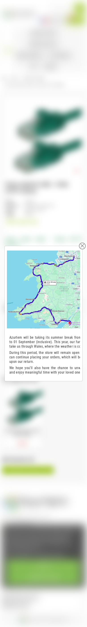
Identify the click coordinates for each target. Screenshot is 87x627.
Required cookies (44, 578)
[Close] (82, 246)
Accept (43, 566)
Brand (9, 201)
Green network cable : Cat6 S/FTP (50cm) (22, 432)
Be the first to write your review (27, 470)
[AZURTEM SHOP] (18, 13)
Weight (10, 214)
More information (20, 555)
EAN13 (10, 210)
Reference (12, 205)
